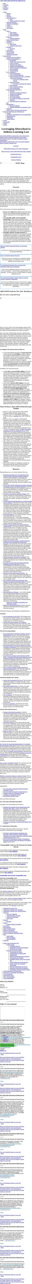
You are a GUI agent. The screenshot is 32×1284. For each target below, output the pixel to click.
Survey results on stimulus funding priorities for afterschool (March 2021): (15, 668)
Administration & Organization (18, 953)
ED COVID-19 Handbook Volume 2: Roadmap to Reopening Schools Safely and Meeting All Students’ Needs (17, 840)
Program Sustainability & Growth (18, 966)
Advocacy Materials (12, 914)
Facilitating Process (15, 946)
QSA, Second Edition (9, 977)
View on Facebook (10, 1053)
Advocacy (6, 912)
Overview (16, 146)
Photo (1, 1081)
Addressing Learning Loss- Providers (13, 909)
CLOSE (2, 1049)
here (4, 804)
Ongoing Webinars (16, 159)
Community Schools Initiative (15, 751)
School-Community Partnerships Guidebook (14, 557)
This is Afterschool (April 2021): (11, 616)
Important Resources (16, 154)
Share (2, 1054)
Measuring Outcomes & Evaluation (19, 968)
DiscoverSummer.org (8, 514)
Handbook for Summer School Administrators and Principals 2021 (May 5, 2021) (16, 808)
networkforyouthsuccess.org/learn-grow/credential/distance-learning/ (8, 1114)
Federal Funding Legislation (14, 924)
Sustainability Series (16, 157)
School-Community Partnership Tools (13, 933)
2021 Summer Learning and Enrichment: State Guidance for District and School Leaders (15, 581)
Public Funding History (9, 928)
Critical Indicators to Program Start (12, 971)
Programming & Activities (16, 958)
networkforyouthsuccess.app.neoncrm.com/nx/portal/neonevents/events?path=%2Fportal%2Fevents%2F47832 (15, 1038)
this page (14, 905)
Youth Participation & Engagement (19, 962)
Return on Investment (8, 930)
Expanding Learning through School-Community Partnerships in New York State (16, 563)
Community (3, 755)
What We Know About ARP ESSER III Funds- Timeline (16, 151)
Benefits (5, 920)
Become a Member (7, 1045)
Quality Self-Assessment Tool (11, 943)
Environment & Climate (16, 952)
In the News (6, 926)
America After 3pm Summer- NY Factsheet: (14, 622)
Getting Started (10, 944)
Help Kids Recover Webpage (10, 592)
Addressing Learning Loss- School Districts (14, 911)
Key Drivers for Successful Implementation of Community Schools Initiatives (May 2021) (15, 744)
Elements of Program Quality (14, 950)
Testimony (6, 940)
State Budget (10, 936)
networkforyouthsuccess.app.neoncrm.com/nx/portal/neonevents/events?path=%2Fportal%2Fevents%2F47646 (15, 1045)
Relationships (13, 955)
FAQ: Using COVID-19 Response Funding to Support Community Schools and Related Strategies (17, 485)
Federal (5, 923)
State (4, 934)
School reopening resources (10, 931)
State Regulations (11, 939)
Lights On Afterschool (12, 917)
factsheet (16, 416)
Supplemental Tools (8, 975)
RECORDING (21, 864)
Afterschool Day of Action (13, 915)
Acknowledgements (8, 978)
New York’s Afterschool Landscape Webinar (14, 494)
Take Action (10, 918)
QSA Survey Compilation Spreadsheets (13, 972)
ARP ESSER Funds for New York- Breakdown (16, 148)
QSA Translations (7, 974)
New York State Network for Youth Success (12, 1020)
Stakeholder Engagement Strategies (19, 947)
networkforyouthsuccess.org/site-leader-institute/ (13, 1072)
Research (9, 921)
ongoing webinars (7, 891)
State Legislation (11, 937)
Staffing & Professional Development (19, 956)
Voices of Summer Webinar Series (17, 898)
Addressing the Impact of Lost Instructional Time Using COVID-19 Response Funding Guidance (16, 475)
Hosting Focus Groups (16, 949)
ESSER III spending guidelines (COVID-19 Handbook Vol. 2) (17, 430)
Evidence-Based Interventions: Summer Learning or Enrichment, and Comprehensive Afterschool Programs (16, 542)
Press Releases (7, 927)
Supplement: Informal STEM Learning (20, 969)
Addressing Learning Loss (10, 908)
